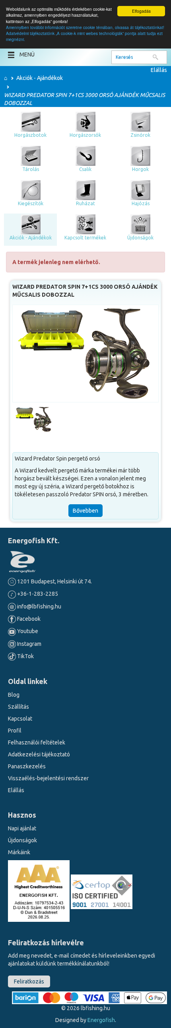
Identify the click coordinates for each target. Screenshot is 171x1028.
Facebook (28, 619)
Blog (13, 695)
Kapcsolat (20, 718)
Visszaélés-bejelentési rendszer (48, 778)
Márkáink (19, 852)
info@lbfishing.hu (39, 606)
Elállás (159, 70)
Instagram (28, 644)
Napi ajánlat (22, 828)
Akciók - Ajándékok (39, 78)
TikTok (25, 656)
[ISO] (101, 890)
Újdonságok (22, 840)
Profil (14, 730)
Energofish (101, 1020)
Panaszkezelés (27, 766)
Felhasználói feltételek (36, 742)
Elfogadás (141, 11)
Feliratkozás (29, 981)
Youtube (27, 631)
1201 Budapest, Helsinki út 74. (54, 581)
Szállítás (18, 706)
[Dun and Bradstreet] (39, 890)
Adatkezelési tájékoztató (39, 754)
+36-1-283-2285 (37, 594)
